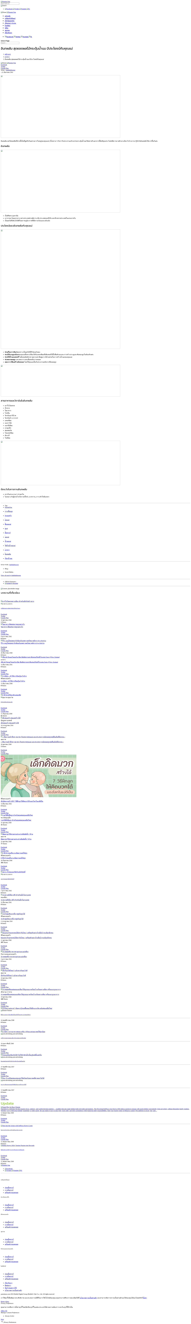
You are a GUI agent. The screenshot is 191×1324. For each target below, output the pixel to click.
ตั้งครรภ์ (8, 533)
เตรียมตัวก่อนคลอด (11, 1192)
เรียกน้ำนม (8, 558)
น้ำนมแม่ (8, 541)
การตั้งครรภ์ (9, 1190)
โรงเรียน (7, 25)
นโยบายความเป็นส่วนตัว (13, 1290)
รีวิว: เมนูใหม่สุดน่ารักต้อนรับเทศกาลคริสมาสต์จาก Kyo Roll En (22, 643)
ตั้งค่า (145, 1298)
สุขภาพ (7, 30)
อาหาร (7, 57)
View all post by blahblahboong (11, 575)
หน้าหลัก (7, 16)
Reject (3, 1301)
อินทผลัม (8, 554)
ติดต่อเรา (8, 1285)
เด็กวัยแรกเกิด (9, 21)
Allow (7, 1301)
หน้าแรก (8, 54)
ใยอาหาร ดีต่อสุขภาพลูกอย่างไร (12, 627)
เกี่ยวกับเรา (8, 33)
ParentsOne (8, 507)
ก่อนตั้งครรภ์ (9, 1187)
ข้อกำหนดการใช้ (11, 1288)
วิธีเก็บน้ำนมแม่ (10, 545)
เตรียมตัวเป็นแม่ (10, 18)
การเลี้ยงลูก (9, 511)
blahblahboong (10, 70)
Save (2, 1319)
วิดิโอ (6, 28)
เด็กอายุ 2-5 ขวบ (10, 23)
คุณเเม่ (7, 520)
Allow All (4, 1311)
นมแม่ (7, 537)
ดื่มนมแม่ (8, 524)
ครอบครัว (8, 516)
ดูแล (6, 528)
